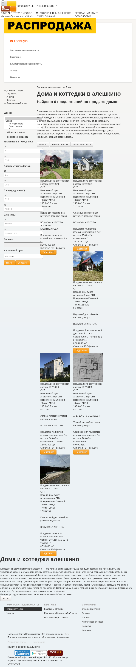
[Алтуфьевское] (23, 124)
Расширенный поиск (17, 103)
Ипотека (86, 617)
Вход (66, 634)
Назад (6, 598)
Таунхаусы (12, 93)
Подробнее (48, 252)
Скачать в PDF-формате (52, 248)
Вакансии (15, 77)
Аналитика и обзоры (92, 622)
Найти (9, 263)
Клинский (60, 197)
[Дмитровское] (23, 126)
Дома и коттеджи (15, 90)
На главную (18, 41)
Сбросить (22, 263)
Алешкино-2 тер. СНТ (51, 193)
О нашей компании (91, 609)
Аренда (14, 70)
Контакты (87, 630)
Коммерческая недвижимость (26, 64)
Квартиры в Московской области (60, 613)
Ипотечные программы (56, 617)
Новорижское (47, 197)
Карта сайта (39, 642)
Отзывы (86, 613)
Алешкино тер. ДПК (50, 498)
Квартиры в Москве (54, 609)
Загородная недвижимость (24, 50)
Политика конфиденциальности (23, 647)
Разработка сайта (16, 642)
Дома (68, 87)
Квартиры (15, 57)
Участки (11, 97)
